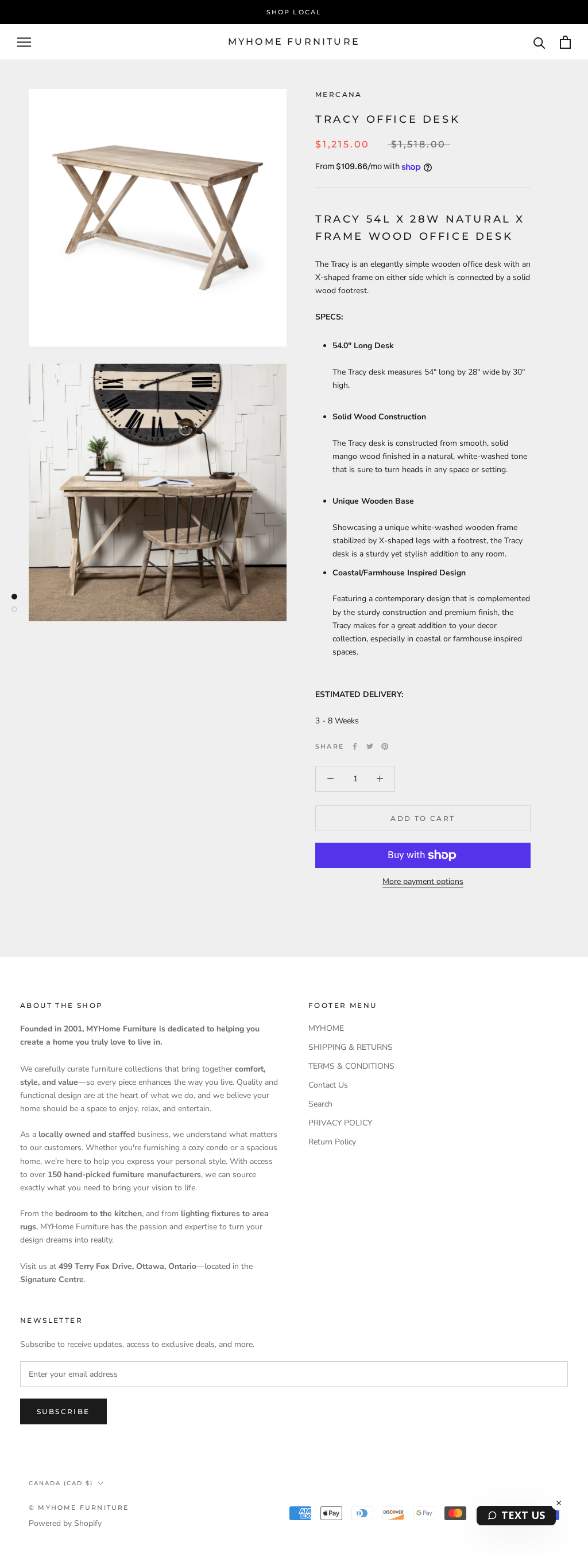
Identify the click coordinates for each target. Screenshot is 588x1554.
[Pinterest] (384, 746)
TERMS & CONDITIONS (351, 1066)
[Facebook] (354, 746)
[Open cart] (565, 42)
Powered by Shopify (65, 1523)
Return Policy (332, 1141)
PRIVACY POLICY (340, 1122)
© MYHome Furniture (79, 1508)
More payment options (422, 881)
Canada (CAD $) (61, 1483)
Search (320, 1104)
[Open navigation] (24, 42)
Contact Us (328, 1085)
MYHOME (326, 1028)
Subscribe (63, 1411)
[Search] (539, 42)
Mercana (338, 94)
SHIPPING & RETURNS (350, 1047)
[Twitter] (369, 746)
